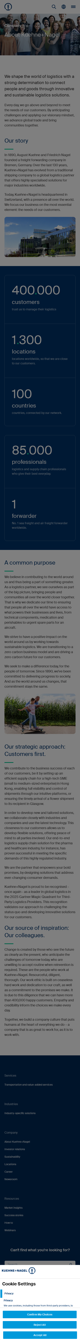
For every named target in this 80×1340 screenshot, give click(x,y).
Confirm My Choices (39, 1314)
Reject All (40, 1324)
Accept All (40, 1335)
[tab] (40, 1294)
